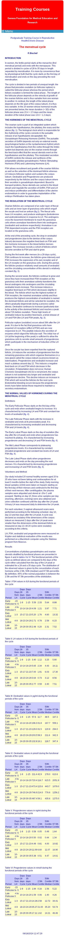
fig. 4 (26, 414)
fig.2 (37, 211)
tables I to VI (25, 557)
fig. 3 (16, 271)
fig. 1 (14, 130)
